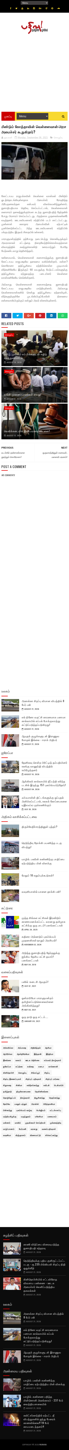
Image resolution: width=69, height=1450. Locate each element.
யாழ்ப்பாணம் (9, 1128)
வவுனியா (7, 1135)
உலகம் (18, 1060)
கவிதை (30, 1066)
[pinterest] (52, 8)
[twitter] (16, 8)
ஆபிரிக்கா (8, 1053)
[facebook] (11, 8)
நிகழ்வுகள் (25, 1097)
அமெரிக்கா (8, 1047)
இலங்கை (7, 1060)
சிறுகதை (7, 1085)
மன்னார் (6, 1122)
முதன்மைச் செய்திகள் (35, 1122)
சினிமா (19, 1085)
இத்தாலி (38, 1053)
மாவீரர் (18, 1122)
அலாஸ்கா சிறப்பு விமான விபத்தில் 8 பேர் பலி (43, 703)
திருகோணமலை (23, 1091)
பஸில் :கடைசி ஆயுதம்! (35, 982)
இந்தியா (49, 1053)
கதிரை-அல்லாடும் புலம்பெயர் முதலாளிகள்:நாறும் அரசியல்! (39, 938)
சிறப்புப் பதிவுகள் (33, 1078)
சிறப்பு (47, 1072)
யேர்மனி (22, 1128)
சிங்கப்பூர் (35, 1072)
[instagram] (34, 8)
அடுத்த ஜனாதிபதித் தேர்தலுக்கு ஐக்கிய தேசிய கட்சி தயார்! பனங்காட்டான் (41, 956)
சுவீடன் (47, 1085)
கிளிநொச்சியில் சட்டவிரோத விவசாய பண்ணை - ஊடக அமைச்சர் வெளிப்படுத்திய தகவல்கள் (40, 1284)
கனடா (41, 1066)
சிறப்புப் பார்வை (52, 1078)
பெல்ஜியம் (40, 1110)
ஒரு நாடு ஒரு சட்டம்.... (35, 1017)
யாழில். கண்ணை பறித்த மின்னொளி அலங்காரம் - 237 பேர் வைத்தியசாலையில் (43, 1400)
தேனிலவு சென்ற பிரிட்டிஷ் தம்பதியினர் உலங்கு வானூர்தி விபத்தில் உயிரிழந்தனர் (44, 766)
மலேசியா (39, 1116)
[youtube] (22, 8)
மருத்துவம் (26, 1116)
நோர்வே (6, 1103)
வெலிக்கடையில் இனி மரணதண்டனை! (27, 431)
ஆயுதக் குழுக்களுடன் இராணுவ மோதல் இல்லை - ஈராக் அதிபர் (40, 738)
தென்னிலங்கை (41, 1091)
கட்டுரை (19, 1066)
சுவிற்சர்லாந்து (33, 1085)
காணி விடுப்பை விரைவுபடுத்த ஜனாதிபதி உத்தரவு (41, 1246)
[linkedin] (28, 8)
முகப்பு (8, 116)
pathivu (43, 1444)
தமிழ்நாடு (7, 1091)
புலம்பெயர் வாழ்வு (24, 1110)
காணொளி (53, 1066)
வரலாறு (34, 1128)
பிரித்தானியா (49, 1103)
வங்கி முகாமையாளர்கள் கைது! (22, 394)
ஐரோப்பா (7, 1066)
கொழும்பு (58, 137)
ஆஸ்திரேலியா (23, 1053)
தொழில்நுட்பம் (9, 1097)
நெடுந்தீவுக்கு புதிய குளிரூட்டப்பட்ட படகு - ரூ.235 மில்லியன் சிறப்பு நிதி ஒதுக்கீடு (45, 1264)
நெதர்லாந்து (54, 1097)
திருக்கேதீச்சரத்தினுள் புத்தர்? (40, 826)
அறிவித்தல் (36, 1047)
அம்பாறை (22, 1047)
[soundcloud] (58, 8)
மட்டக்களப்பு (55, 1110)
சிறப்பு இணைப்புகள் (12, 1078)
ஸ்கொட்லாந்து (51, 1135)
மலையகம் (52, 1116)
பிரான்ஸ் (35, 1103)
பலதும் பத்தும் (21, 1103)
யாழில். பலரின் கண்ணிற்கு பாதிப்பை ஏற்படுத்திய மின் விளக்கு (43, 861)
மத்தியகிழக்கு (10, 1116)
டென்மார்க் (59, 1085)
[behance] (40, 8)
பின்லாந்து (7, 1110)
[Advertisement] (34, 71)
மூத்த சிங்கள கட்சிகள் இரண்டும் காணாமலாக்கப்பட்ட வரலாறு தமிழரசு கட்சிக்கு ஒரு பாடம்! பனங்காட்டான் (43, 921)
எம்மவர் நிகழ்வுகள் (52, 1060)
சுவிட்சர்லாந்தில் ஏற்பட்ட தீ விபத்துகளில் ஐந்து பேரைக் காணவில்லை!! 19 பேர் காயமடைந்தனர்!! (39, 1420)
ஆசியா (48, 1047)
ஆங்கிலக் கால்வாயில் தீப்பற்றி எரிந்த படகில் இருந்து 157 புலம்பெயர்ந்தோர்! (44, 783)
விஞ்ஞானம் (21, 1135)
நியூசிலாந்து (39, 1097)
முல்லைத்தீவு (55, 1122)
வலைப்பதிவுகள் (49, 1128)
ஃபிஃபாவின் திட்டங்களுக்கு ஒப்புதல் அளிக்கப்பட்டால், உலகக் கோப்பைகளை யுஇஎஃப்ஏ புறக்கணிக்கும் (44, 801)
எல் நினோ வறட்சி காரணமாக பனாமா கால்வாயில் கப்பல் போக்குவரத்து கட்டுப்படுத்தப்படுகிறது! (44, 721)
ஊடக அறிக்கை (32, 1060)
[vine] (46, 8)
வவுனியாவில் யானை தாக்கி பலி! (41, 891)
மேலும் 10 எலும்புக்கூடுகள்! (38, 875)
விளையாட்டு (35, 1135)
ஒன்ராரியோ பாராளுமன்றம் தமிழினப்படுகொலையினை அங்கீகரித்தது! (38, 1001)
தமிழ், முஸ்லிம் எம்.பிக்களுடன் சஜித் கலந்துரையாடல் (25, 356)
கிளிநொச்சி (8, 1072)
